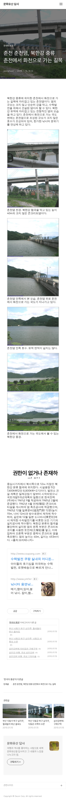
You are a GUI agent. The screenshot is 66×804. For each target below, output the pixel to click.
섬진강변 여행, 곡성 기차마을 (22, 656)
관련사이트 (8, 785)
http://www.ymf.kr (21, 578)
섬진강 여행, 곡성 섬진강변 (21, 652)
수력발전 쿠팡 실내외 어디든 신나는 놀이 (31, 559)
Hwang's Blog (11, 797)
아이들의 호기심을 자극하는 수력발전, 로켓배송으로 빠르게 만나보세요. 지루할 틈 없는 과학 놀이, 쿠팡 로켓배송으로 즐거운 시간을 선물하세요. (32, 565)
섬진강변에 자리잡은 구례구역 (23, 648)
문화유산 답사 (11, 4)
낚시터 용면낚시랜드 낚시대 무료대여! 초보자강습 (22, 584)
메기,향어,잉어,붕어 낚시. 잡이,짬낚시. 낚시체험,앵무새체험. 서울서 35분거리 (22, 591)
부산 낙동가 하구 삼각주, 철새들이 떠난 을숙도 (25, 630)
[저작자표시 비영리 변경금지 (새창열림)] (48, 611)
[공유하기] (20, 611)
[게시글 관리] (25, 611)
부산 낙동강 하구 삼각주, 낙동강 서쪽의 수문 (25, 640)
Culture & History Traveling (18, 791)
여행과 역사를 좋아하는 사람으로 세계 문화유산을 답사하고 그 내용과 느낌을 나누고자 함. (25, 751)
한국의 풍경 (14, 622)
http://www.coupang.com (25, 553)
